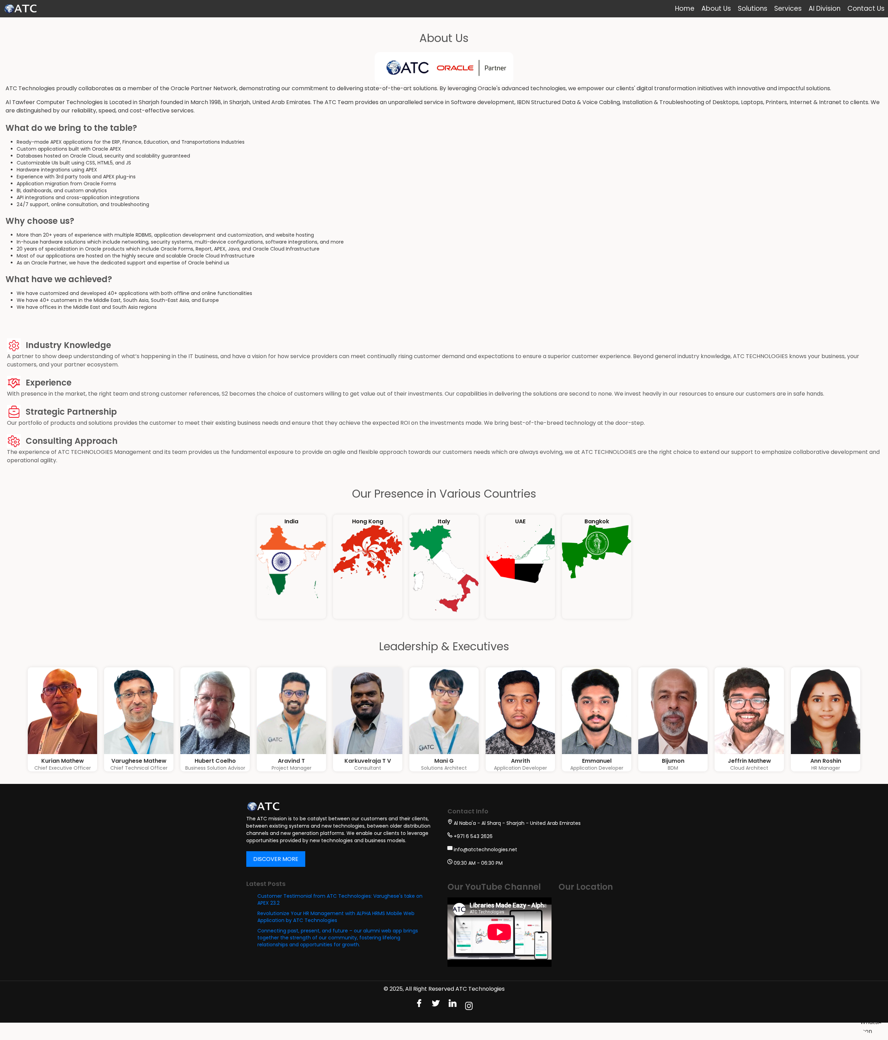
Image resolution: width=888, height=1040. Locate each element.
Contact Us (866, 8)
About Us (716, 8)
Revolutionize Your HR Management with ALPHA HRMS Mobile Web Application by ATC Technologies (336, 917)
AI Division (824, 8)
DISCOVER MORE (275, 859)
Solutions (752, 8)
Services (788, 8)
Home (684, 8)
